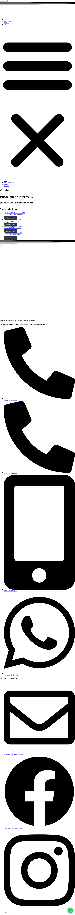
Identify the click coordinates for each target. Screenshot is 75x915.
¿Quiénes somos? (9, 21)
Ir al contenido (4, 1)
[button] (37, 103)
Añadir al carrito (10, 218)
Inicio (5, 19)
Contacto (6, 24)
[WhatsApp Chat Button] (70, 910)
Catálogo (6, 23)
